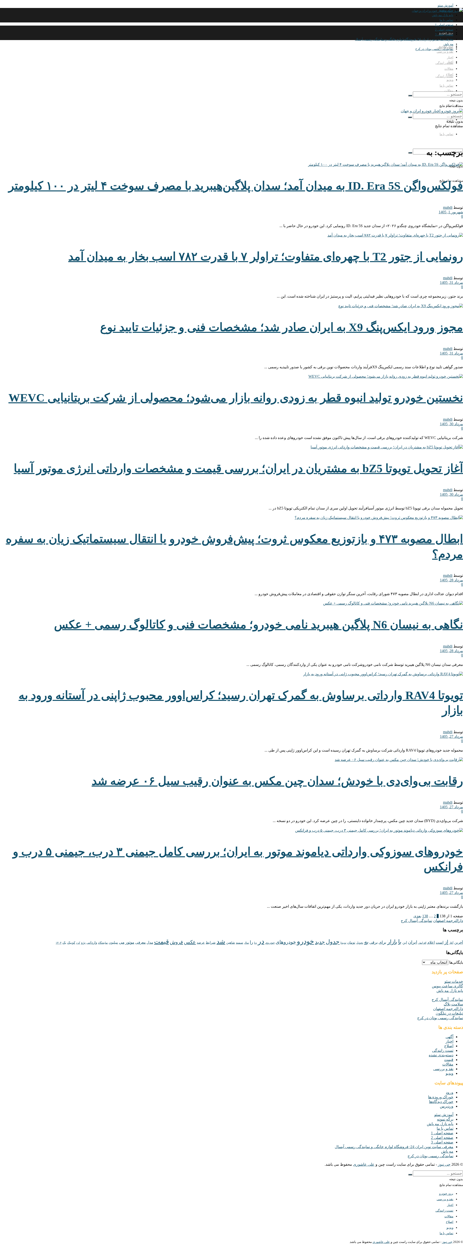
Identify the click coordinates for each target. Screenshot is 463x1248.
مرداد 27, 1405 (451, 736)
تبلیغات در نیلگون (449, 1013)
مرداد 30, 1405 (451, 424)
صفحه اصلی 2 (442, 1138)
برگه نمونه (445, 1119)
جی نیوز (444, 1164)
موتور (129, 942)
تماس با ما (446, 20)
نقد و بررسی (445, 51)
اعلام (431, 942)
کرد (78, 942)
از (446, 942)
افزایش (422, 942)
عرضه (201, 942)
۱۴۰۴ (58, 942)
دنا (255, 942)
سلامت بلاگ (453, 1004)
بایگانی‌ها (456, 962)
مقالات (448, 90)
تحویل (359, 942)
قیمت (161, 941)
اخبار (450, 57)
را (251, 942)
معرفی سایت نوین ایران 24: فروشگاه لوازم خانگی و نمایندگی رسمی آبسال (404, 39)
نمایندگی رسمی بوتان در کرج (434, 49)
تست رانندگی (444, 76)
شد (221, 941)
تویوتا (343, 942)
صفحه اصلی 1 (444, 25)
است (439, 942)
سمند (239, 942)
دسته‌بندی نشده (441, 1055)
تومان (351, 942)
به (366, 942)
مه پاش (447, 1151)
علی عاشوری (363, 1164)
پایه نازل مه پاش (442, 15)
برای (382, 942)
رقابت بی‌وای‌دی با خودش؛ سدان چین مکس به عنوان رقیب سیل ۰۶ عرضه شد (277, 780)
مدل (150, 942)
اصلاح (449, 74)
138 (425, 916)
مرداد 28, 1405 (451, 580)
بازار (392, 942)
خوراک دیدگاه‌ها (441, 1102)
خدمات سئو (453, 981)
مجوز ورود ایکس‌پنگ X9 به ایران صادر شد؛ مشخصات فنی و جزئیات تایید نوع (281, 327)
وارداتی (92, 942)
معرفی (140, 942)
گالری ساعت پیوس (447, 986)
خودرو (305, 941)
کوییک (71, 942)
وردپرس (446, 1106)
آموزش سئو (445, 5)
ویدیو (450, 80)
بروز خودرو (446, 33)
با (400, 942)
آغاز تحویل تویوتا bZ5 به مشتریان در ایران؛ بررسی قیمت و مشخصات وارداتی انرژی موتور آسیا (238, 468)
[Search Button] (410, 152)
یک (64, 942)
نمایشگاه (103, 942)
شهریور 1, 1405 (451, 212)
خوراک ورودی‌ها (440, 1097)
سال (246, 942)
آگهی (449, 1037)
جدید (320, 942)
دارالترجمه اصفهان (448, 921)
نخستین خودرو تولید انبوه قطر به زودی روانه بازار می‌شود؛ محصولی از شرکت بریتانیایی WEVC (235, 397)
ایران (412, 942)
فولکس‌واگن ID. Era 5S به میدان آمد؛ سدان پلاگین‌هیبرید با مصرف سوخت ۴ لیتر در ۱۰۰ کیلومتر (235, 185)
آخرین (458, 942)
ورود (449, 1092)
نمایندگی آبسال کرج (416, 921)
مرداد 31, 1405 (451, 282)
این (404, 942)
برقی (373, 942)
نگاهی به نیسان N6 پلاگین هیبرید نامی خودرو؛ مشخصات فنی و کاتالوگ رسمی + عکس (258, 624)
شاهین (230, 942)
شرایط (211, 942)
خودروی (270, 942)
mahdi (447, 207)
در (261, 941)
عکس (190, 942)
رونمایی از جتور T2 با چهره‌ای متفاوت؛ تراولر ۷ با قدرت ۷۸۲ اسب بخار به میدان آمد (265, 256)
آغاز (451, 942)
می (121, 942)
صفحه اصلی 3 (442, 1142)
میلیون (113, 942)
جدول (333, 942)
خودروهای (286, 942)
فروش (176, 942)
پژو (83, 942)
